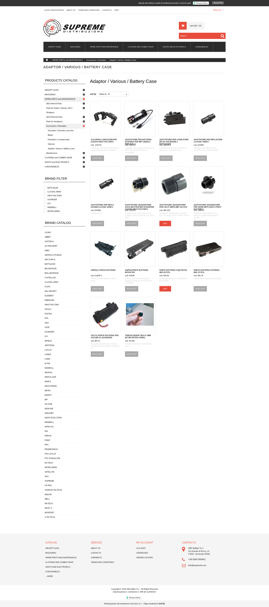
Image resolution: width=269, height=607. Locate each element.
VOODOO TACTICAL (53, 490)
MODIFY (48, 395)
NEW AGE (49, 409)
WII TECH (49, 503)
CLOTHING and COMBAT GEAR (140, 47)
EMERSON (49, 300)
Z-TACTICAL (50, 517)
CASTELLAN (50, 278)
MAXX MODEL (51, 386)
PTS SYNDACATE (52, 458)
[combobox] (113, 94)
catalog (51, 542)
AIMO (47, 250)
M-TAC (47, 363)
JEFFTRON (49, 345)
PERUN (48, 436)
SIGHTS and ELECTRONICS (174, 47)
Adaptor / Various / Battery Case (122, 60)
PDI (46, 431)
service (96, 542)
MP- (46, 400)
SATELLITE (49, 472)
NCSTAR (48, 404)
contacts (106, 10)
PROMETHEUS (51, 449)
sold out (97, 158)
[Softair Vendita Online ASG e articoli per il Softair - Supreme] (74, 28)
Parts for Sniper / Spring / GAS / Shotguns (59, 110)
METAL (48, 391)
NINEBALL (52, 207)
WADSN (48, 494)
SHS (47, 476)
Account (141, 548)
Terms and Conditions (88, 10)
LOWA (47, 359)
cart (116, 10)
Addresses (142, 553)
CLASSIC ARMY (54, 192)
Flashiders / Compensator (59, 140)
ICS (49, 203)
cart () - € (195, 25)
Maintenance (51, 153)
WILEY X (48, 508)
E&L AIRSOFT (51, 291)
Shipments (96, 558)
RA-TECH (49, 463)
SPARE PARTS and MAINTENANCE (104, 47)
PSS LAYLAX (50, 454)
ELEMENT (49, 296)
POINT (47, 440)
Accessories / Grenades (96, 60)
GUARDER (52, 199)
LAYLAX (48, 350)
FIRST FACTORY (54, 196)
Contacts (96, 553)
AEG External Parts (54, 117)
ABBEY (48, 237)
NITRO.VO (49, 427)
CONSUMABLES (201, 47)
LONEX (48, 354)
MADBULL (49, 368)
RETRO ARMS (53, 211)
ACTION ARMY (51, 246)
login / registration (54, 10)
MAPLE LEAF (50, 377)
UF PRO (48, 485)
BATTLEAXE (52, 188)
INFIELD (48, 341)
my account (144, 542)
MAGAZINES (75, 47)
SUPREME (49, 481)
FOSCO (48, 309)
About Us (71, 10)
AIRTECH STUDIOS (53, 255)
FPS (46, 318)
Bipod (50, 135)
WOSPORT (49, 512)
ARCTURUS (50, 259)
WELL (47, 499)
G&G (47, 323)
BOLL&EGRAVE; (52, 273)
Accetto (218, 3)
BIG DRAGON (51, 269)
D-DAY (47, 287)
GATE (47, 327)
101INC (48, 232)
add (165, 223)
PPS (46, 445)
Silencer (51, 144)
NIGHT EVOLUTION (53, 418)
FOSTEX (48, 314)
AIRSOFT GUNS (54, 47)
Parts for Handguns (54, 121)
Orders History (144, 558)
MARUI (48, 381)
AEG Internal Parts (54, 104)
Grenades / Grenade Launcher (61, 130)
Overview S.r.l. (136, 604)
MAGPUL (49, 372)
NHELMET (49, 413)
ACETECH (49, 241)
